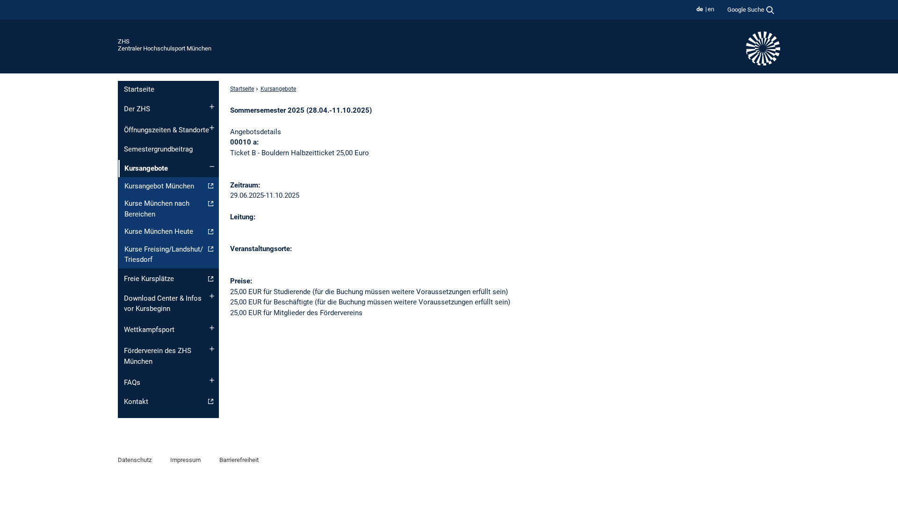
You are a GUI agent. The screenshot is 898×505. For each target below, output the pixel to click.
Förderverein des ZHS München (157, 356)
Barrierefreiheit (239, 459)
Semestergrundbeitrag (158, 149)
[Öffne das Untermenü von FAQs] (212, 380)
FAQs (132, 382)
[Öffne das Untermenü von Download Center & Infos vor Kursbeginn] (212, 296)
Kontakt (136, 401)
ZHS (124, 41)
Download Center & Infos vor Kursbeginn (163, 303)
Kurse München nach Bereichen (156, 208)
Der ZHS (137, 109)
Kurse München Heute (158, 231)
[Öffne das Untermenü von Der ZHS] (212, 106)
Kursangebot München (159, 186)
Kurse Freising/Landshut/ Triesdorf (163, 254)
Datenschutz (135, 459)
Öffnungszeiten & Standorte (166, 130)
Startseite (139, 89)
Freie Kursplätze (149, 278)
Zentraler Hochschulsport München (164, 48)
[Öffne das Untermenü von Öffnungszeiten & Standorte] (212, 127)
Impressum (185, 459)
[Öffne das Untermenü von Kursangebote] (212, 166)
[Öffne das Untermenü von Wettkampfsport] (212, 327)
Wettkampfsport (149, 329)
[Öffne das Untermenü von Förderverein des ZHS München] (212, 349)
